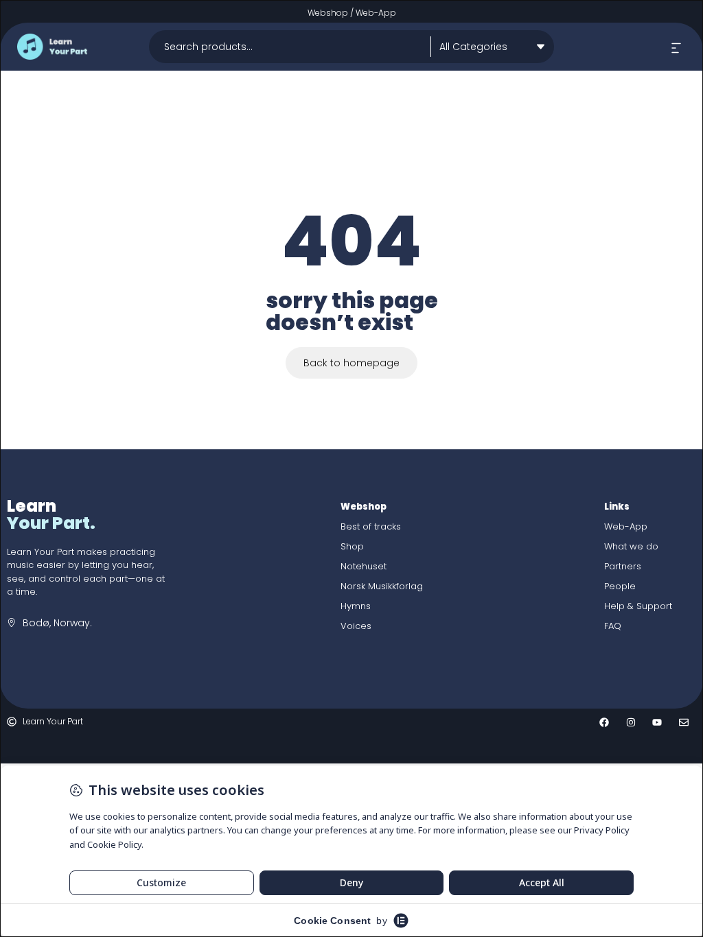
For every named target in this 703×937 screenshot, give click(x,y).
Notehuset (364, 566)
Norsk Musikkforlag (382, 586)
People (620, 586)
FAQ (612, 625)
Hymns (356, 606)
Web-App (376, 13)
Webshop (328, 13)
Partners (622, 566)
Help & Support (638, 606)
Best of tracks (371, 526)
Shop (352, 546)
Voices (356, 625)
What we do (631, 546)
